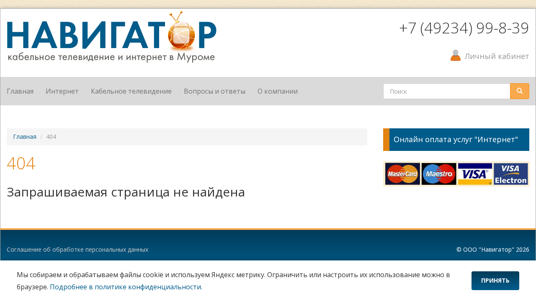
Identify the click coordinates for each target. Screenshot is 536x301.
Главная (20, 91)
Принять (495, 280)
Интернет (62, 91)
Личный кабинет (497, 56)
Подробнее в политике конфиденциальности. (126, 286)
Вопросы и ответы (214, 91)
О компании (278, 91)
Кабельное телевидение (131, 91)
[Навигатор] (112, 36)
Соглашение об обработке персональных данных (77, 249)
